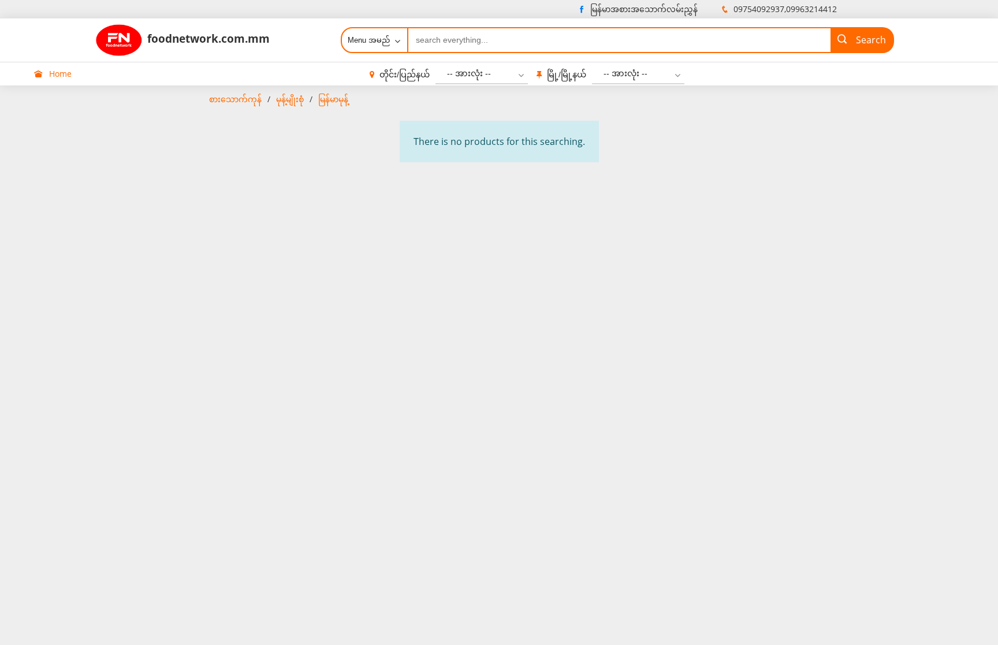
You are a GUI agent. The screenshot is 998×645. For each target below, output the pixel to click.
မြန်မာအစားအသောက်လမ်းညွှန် (644, 8)
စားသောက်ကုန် (235, 99)
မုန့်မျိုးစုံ (290, 99)
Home (59, 73)
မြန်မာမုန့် (333, 99)
